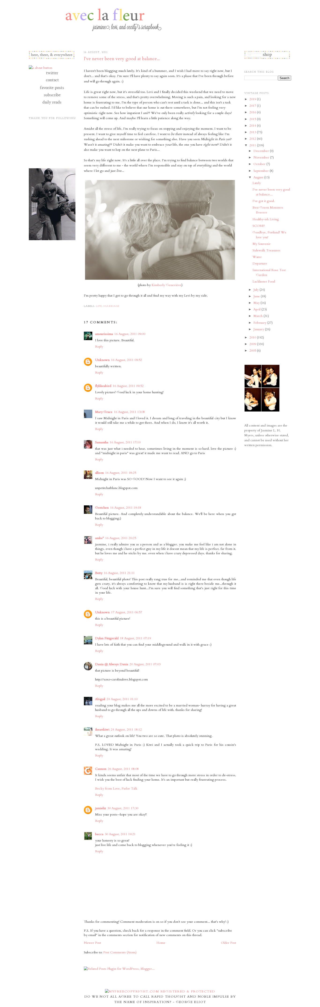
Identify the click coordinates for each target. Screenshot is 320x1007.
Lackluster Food (264, 281)
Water (257, 257)
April (257, 309)
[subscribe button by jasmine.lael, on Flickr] (52, 97)
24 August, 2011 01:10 (122, 699)
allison (99, 472)
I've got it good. (264, 201)
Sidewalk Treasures (266, 250)
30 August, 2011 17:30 (122, 808)
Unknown (102, 360)
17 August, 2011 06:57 (126, 612)
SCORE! (259, 226)
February (260, 322)
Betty (98, 573)
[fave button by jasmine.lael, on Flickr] (52, 89)
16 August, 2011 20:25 (120, 538)
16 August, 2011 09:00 (129, 334)
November (261, 157)
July (256, 289)
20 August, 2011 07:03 (145, 664)
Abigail (100, 699)
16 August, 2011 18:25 (120, 472)
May (256, 303)
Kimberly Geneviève (166, 285)
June (257, 296)
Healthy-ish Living (266, 219)
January (259, 329)
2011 (253, 145)
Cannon (100, 769)
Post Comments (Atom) (120, 952)
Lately (257, 183)
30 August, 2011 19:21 (120, 834)
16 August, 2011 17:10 (125, 442)
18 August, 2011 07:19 (135, 638)
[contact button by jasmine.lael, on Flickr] (52, 82)
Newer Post (92, 943)
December (261, 151)
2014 (253, 125)
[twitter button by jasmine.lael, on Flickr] (52, 75)
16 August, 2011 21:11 (119, 573)
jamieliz (100, 808)
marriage (111, 306)
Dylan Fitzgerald (107, 638)
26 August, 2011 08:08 (123, 769)
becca (99, 834)
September (261, 171)
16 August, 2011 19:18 (125, 507)
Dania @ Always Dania (111, 664)
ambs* (99, 538)
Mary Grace (103, 412)
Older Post (228, 943)
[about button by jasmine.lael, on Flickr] (40, 68)
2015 (253, 119)
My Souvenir (262, 244)
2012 (253, 138)
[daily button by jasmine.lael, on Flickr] (52, 104)
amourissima (104, 334)
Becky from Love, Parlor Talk (116, 788)
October (259, 164)
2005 (253, 350)
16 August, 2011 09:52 (126, 360)
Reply (99, 346)
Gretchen (102, 507)
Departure (260, 263)
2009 (253, 344)
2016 (253, 112)
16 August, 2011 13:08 (129, 412)
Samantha (101, 442)
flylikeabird (103, 386)
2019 (253, 99)
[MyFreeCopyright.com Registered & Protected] (160, 991)
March (258, 316)
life (99, 306)
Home (160, 943)
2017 (253, 105)
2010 (253, 337)
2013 (253, 132)
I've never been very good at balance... (122, 59)
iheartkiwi (102, 729)
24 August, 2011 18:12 (126, 729)
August (258, 177)
